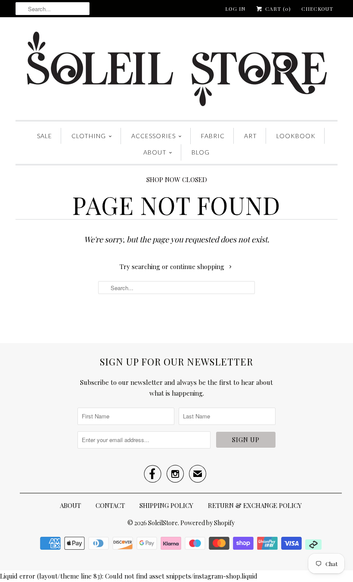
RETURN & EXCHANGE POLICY (255, 505)
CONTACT (110, 505)
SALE (44, 135)
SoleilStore (163, 523)
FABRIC (213, 135)
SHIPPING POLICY (166, 505)
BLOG (201, 152)
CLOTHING (88, 135)
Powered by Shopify (207, 523)
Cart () (277, 8)
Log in (235, 8)
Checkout (317, 8)
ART (250, 135)
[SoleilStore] (176, 70)
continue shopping (198, 266)
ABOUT (155, 152)
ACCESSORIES (153, 135)
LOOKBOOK (296, 135)
